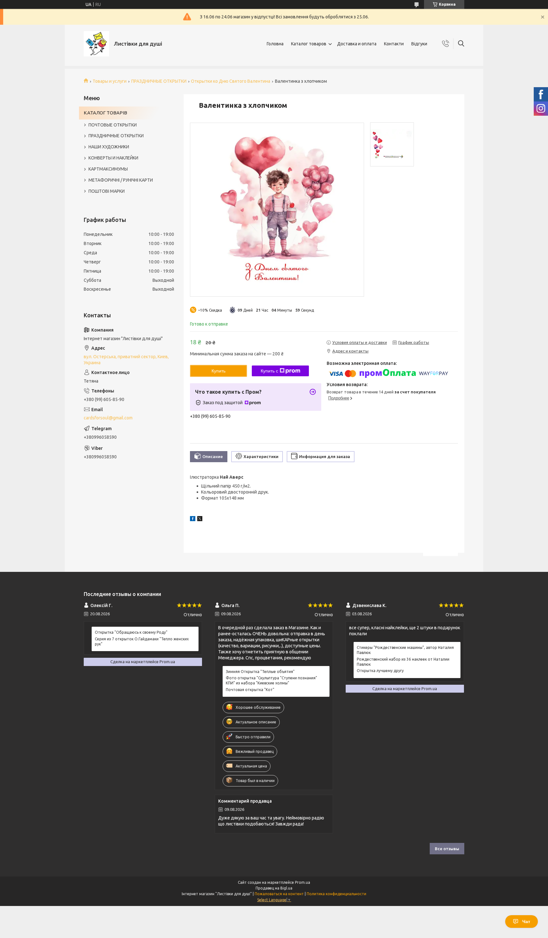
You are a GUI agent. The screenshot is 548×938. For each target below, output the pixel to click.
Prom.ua (302, 882)
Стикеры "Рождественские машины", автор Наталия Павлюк (405, 650)
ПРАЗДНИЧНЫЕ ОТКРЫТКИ (158, 81)
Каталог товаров (308, 43)
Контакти (394, 43)
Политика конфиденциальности (336, 894)
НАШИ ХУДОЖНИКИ (108, 146)
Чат (526, 921)
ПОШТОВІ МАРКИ (106, 191)
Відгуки (419, 43)
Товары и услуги (110, 81)
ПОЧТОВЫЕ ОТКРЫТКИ (112, 124)
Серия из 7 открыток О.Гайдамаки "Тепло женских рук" (142, 641)
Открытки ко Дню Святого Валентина (230, 81)
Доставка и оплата (356, 43)
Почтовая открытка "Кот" (250, 690)
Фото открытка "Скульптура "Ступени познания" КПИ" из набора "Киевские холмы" (271, 680)
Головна (275, 43)
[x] (199, 519)
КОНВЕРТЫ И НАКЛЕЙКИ (113, 157)
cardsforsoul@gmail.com (108, 417)
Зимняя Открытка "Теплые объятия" (260, 672)
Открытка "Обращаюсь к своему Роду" (131, 632)
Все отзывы (447, 848)
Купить (218, 370)
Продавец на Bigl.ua (274, 888)
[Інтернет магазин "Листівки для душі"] (96, 43)
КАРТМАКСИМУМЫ (108, 168)
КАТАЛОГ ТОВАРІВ (105, 112)
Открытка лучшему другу (380, 671)
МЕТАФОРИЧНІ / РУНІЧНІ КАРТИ (120, 180)
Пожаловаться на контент (279, 894)
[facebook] (192, 519)
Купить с (269, 370)
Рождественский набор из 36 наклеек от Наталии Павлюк (403, 661)
